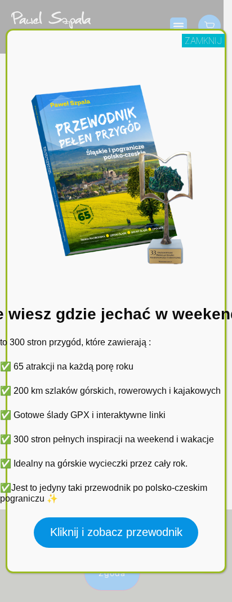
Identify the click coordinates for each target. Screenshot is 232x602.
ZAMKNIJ (203, 40)
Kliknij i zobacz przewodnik (116, 532)
